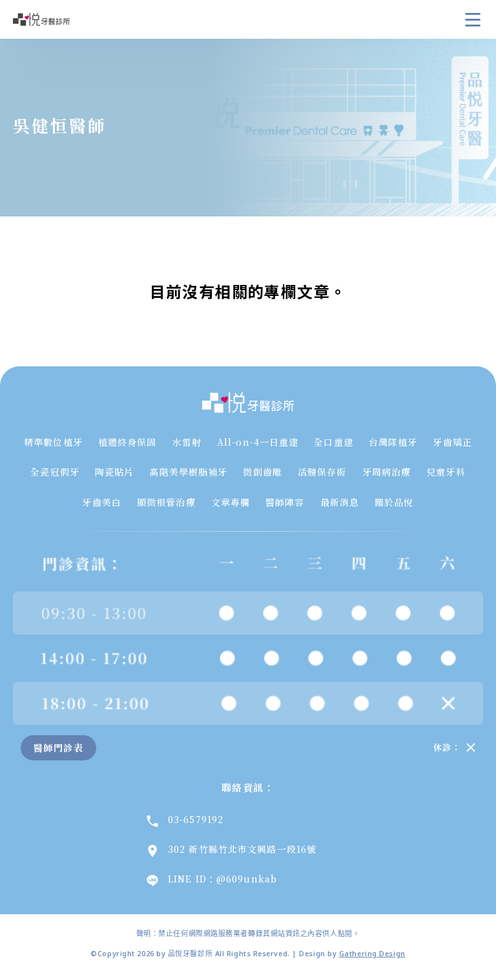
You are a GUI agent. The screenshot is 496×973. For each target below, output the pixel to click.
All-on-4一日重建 (257, 441)
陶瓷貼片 (114, 471)
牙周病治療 (386, 471)
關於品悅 (394, 502)
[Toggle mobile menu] (472, 19)
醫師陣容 (284, 502)
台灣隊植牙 (393, 441)
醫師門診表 (58, 747)
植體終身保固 (127, 441)
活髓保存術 (322, 471)
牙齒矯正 (452, 441)
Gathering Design (372, 953)
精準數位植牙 (53, 441)
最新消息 (339, 502)
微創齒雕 (262, 471)
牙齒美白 (101, 502)
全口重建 (333, 441)
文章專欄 (230, 502)
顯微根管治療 (166, 502)
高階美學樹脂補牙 (188, 471)
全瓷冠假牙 (54, 471)
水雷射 (187, 441)
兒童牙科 (445, 471)
